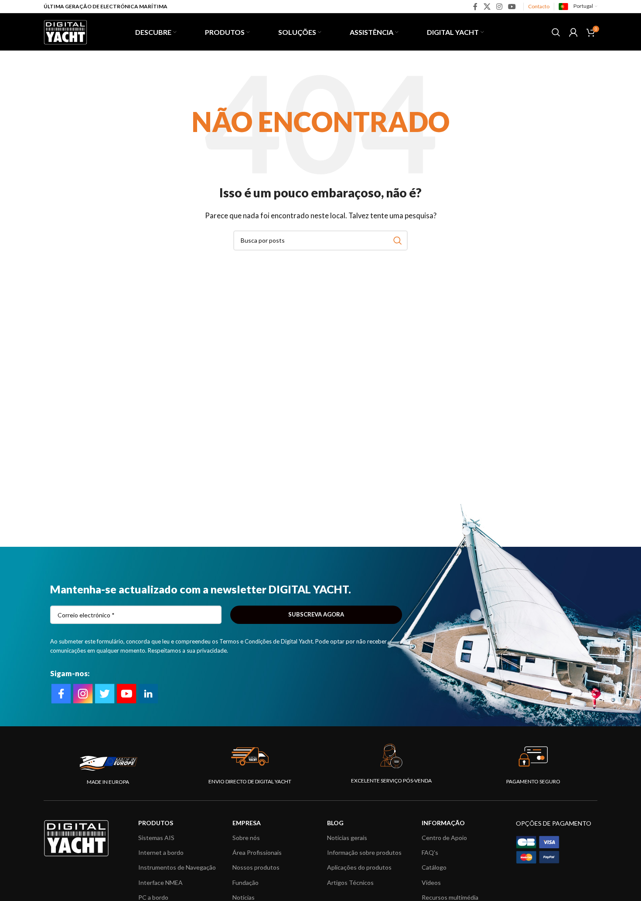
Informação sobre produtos (364, 852)
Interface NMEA (160, 882)
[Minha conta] (573, 32)
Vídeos (431, 882)
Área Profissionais (257, 852)
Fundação (245, 882)
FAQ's (430, 852)
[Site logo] (65, 31)
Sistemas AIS (156, 837)
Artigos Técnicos (350, 882)
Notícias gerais (347, 837)
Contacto (538, 6)
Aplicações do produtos (359, 867)
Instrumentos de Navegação (177, 867)
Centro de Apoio (444, 837)
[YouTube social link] (512, 6)
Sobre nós (246, 837)
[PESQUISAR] (398, 240)
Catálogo (434, 867)
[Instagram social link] (499, 6)
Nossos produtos (256, 867)
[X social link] (487, 6)
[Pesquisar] (556, 32)
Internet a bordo (161, 852)
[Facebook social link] (476, 6)
